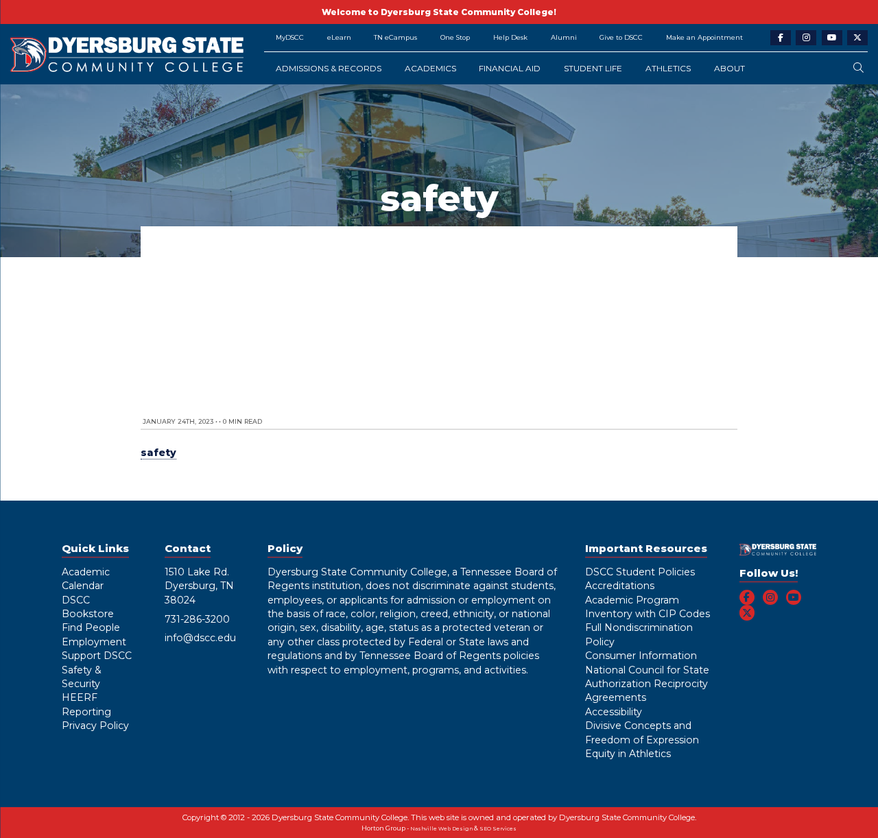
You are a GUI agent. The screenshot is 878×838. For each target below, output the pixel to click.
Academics (430, 68)
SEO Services (498, 829)
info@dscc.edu (200, 638)
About (729, 68)
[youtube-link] (832, 38)
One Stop (455, 37)
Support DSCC (97, 655)
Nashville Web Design (441, 829)
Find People (91, 627)
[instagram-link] (806, 38)
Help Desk (510, 37)
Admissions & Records (328, 68)
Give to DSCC (621, 37)
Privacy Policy (95, 725)
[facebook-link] (780, 38)
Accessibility (613, 712)
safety (158, 452)
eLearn (339, 37)
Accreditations (619, 585)
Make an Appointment (704, 37)
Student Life (593, 68)
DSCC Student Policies (640, 572)
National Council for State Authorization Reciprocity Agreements (647, 684)
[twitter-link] (857, 38)
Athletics (668, 68)
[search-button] (858, 68)
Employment (94, 642)
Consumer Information (641, 655)
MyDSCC (290, 37)
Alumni (564, 37)
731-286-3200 (197, 619)
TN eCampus (395, 37)
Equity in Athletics (628, 753)
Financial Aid (510, 68)
